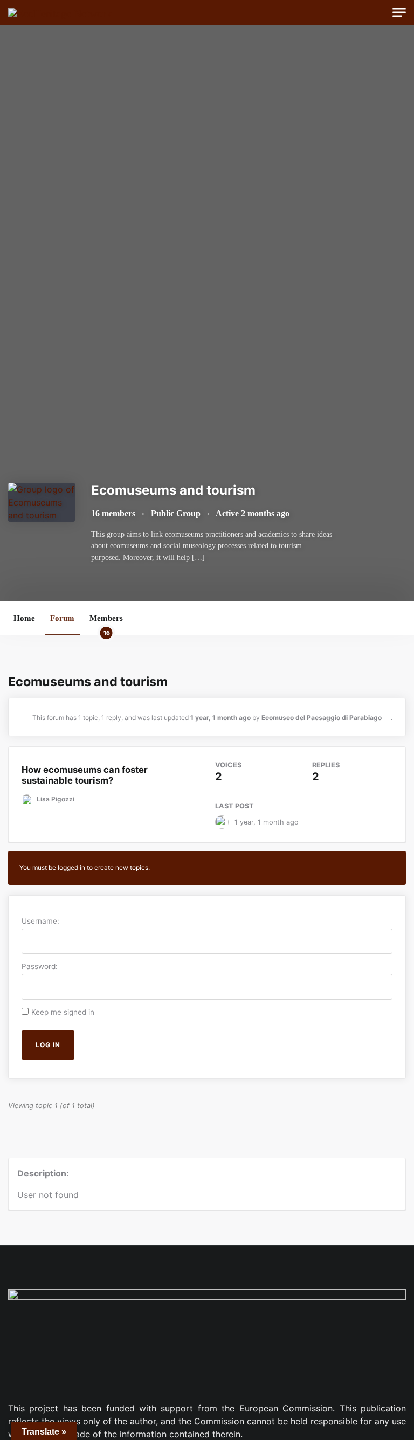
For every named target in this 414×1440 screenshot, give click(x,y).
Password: (40, 966)
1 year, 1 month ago (220, 718)
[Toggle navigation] (399, 12)
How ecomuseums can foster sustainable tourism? (85, 775)
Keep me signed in (62, 1012)
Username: (40, 921)
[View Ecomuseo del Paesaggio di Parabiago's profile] (224, 822)
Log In (48, 1045)
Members (106, 624)
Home (24, 617)
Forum (62, 617)
